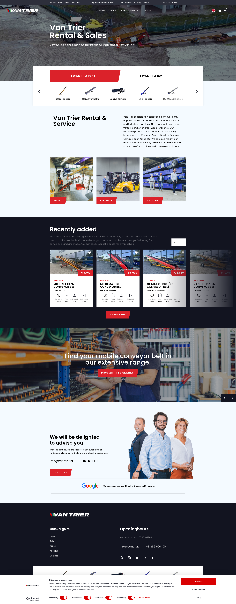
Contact (147, 10)
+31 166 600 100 (88, 461)
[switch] (87, 598)
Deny (199, 597)
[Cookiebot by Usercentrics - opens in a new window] (32, 599)
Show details (144, 598)
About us (134, 10)
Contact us (60, 472)
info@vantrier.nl (61, 461)
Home (102, 10)
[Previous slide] (175, 242)
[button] (197, 92)
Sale (123, 10)
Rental (113, 10)
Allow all (198, 581)
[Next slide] (182, 242)
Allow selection (198, 589)
